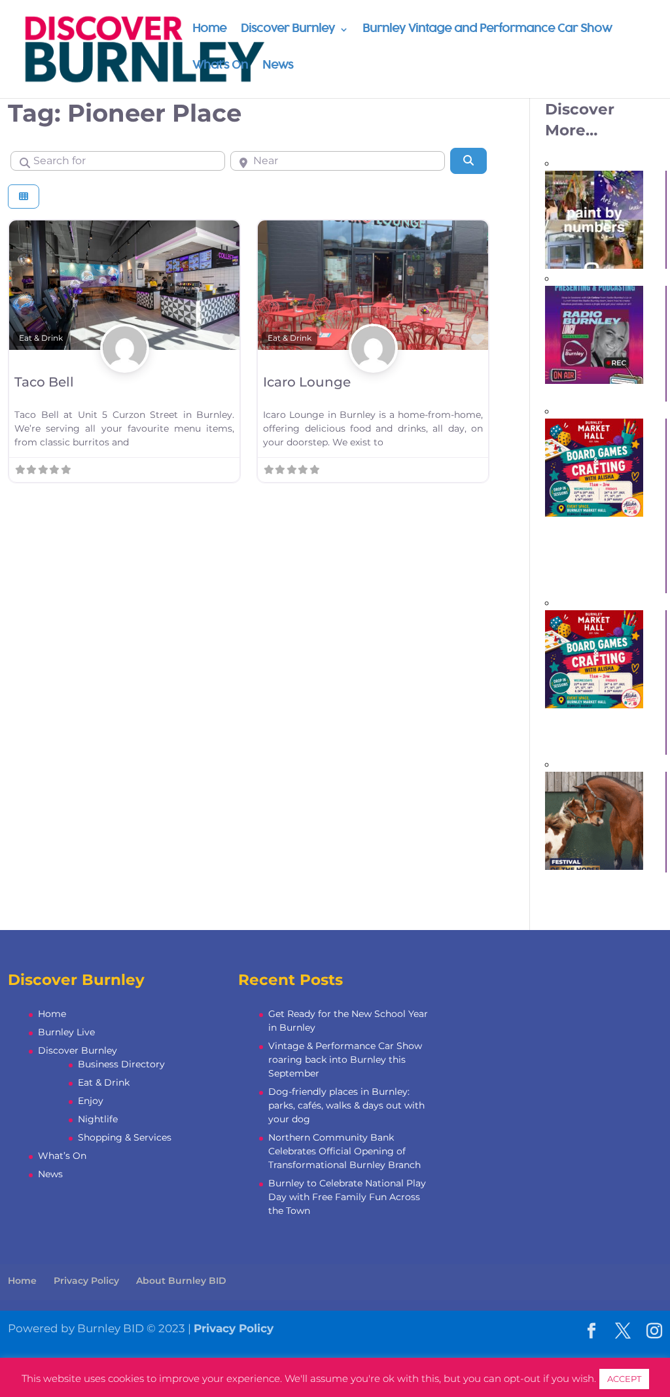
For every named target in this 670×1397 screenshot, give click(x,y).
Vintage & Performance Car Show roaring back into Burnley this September (345, 1059)
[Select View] (23, 196)
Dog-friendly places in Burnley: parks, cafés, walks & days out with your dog (346, 1105)
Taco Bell (44, 382)
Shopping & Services (124, 1137)
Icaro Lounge (307, 382)
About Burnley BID (181, 1280)
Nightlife (98, 1119)
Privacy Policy (86, 1280)
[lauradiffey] (124, 363)
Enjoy (90, 1101)
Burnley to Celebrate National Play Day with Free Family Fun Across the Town (347, 1196)
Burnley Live (66, 1032)
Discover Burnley (288, 30)
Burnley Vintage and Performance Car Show (487, 30)
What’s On (220, 66)
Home (209, 30)
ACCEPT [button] (624, 1378)
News (277, 66)
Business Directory (121, 1064)
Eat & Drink (41, 338)
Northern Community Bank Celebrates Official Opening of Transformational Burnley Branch (344, 1151)
